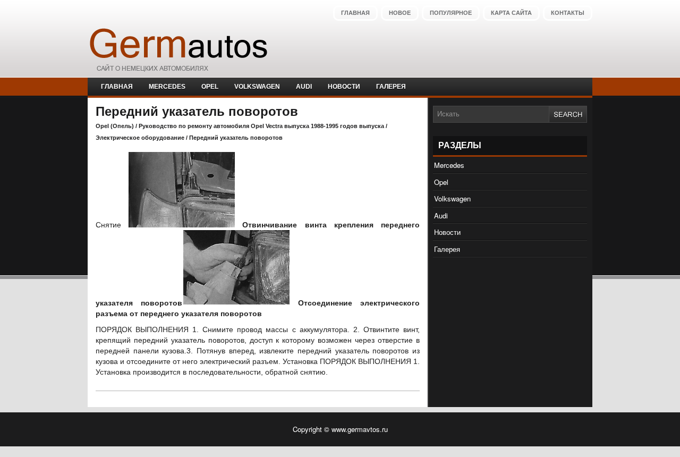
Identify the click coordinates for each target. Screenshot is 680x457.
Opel (209, 86)
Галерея (391, 86)
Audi (304, 86)
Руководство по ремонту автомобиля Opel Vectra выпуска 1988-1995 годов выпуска (261, 126)
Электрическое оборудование (140, 137)
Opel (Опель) (115, 126)
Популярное (451, 13)
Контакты (567, 13)
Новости (344, 86)
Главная (355, 13)
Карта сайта (511, 13)
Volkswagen (257, 86)
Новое (400, 13)
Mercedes (167, 86)
